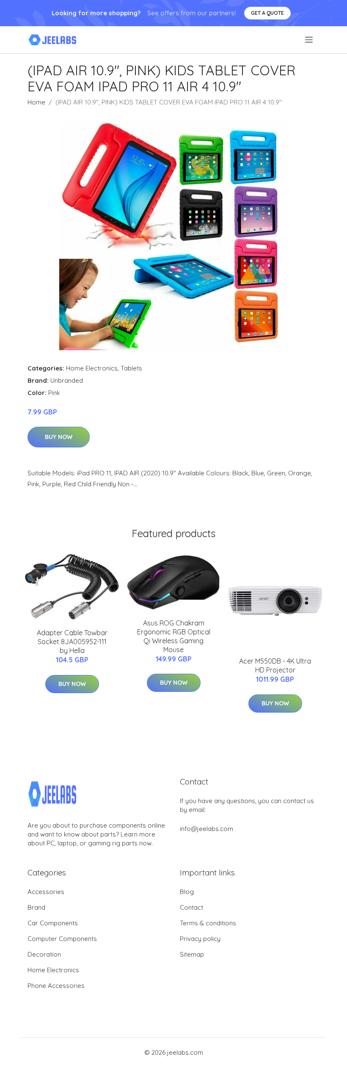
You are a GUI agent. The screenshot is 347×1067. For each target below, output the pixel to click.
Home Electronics (92, 368)
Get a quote (267, 13)
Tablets (131, 368)
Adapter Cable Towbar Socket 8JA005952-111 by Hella (72, 641)
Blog (187, 892)
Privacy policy (200, 939)
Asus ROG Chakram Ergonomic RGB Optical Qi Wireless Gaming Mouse (173, 636)
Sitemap (192, 954)
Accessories (46, 892)
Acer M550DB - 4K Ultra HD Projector (275, 665)
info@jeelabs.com (206, 829)
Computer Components (62, 939)
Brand (36, 907)
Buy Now (58, 437)
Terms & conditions (208, 923)
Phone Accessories (56, 986)
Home (36, 102)
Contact (191, 907)
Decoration (44, 954)
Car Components (53, 923)
